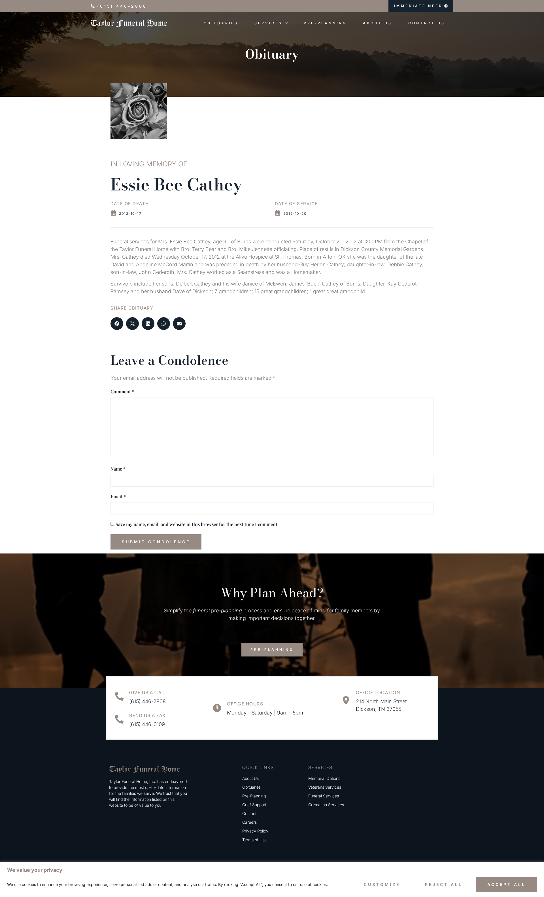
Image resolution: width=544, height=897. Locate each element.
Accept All (506, 884)
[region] (272, 879)
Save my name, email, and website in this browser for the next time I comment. (197, 524)
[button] (116, 323)
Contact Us (426, 23)
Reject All (443, 884)
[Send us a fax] (119, 719)
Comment (122, 391)
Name (118, 469)
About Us (377, 23)
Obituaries (221, 23)
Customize (382, 884)
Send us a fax (147, 715)
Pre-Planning (325, 23)
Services (268, 23)
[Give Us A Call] (119, 696)
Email (118, 496)
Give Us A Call (148, 692)
